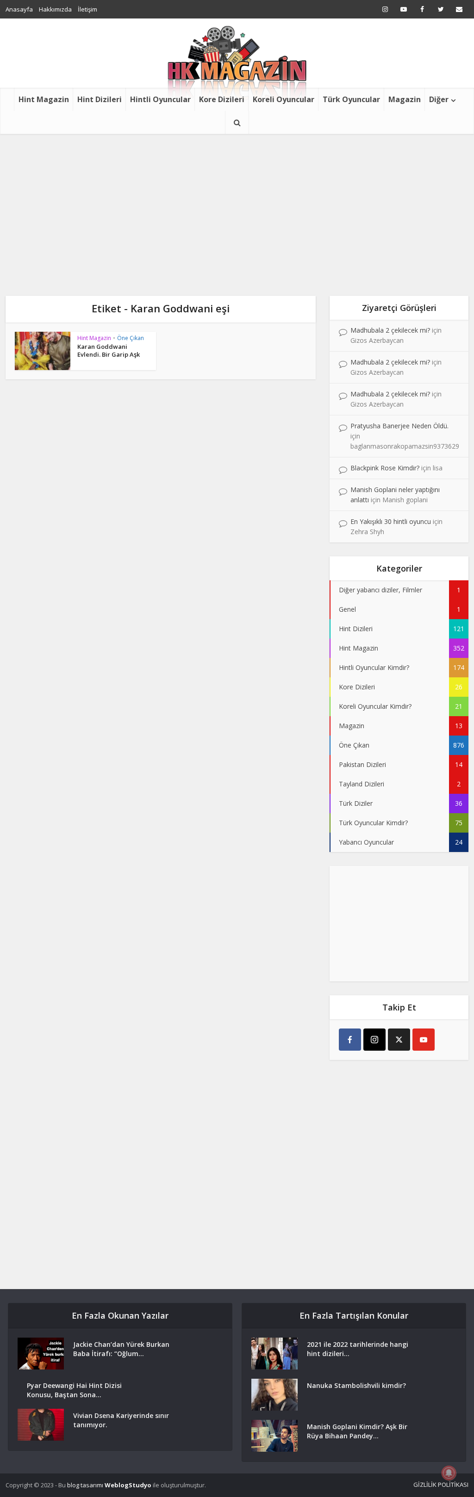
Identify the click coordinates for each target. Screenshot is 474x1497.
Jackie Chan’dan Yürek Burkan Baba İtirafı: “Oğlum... (121, 1349)
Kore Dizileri (221, 99)
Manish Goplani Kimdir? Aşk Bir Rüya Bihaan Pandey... (357, 1431)
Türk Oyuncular (351, 99)
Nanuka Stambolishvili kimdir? (356, 1385)
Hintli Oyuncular (160, 99)
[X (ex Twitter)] (399, 1039)
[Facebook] (350, 1039)
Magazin (404, 99)
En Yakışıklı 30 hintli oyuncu (390, 521)
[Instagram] (374, 1039)
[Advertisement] (237, 203)
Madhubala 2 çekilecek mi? (390, 330)
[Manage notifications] (449, 1473)
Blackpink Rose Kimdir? (384, 467)
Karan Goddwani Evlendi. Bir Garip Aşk (109, 350)
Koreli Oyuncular (283, 99)
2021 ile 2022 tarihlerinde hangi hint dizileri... (357, 1349)
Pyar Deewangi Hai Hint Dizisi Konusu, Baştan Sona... (74, 1390)
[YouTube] (423, 1039)
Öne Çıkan (130, 338)
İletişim (87, 9)
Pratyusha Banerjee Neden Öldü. (399, 425)
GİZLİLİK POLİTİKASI (440, 1484)
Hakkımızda (55, 9)
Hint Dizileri (99, 99)
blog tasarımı (85, 1485)
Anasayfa (19, 9)
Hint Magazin (44, 99)
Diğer (439, 99)
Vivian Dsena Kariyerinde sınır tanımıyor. (121, 1420)
